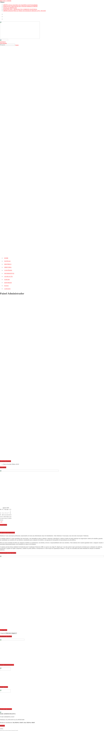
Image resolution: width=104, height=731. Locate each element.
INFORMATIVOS (9, 273)
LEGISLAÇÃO (8, 276)
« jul (1, 521)
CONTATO (7, 288)
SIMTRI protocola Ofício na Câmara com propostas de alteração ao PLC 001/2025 (24, 10)
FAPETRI (7, 279)
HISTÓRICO (7, 264)
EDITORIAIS (8, 282)
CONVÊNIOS (8, 270)
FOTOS (6, 285)
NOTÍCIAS (7, 261)
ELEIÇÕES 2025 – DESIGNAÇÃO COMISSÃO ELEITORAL (20, 9)
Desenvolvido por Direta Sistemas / (5, 730)
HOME (6, 258)
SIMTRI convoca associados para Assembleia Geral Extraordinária (20, 5)
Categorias (2, 633)
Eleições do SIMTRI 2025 (10, 7)
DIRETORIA (7, 267)
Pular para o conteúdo (5, 0)
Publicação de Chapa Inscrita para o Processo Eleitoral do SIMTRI (20, 6)
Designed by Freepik (14, 730)
